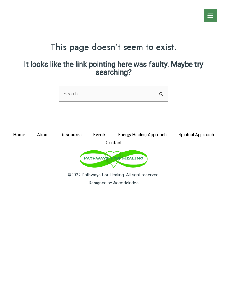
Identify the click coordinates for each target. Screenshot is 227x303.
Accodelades (126, 183)
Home (19, 134)
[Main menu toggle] (210, 15)
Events (99, 134)
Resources (71, 134)
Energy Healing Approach (142, 134)
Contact (113, 142)
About (43, 134)
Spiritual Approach (196, 134)
